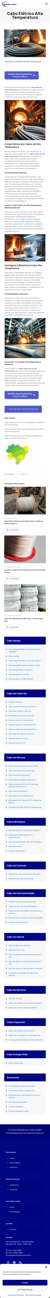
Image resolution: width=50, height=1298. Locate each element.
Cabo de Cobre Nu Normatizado (20, 720)
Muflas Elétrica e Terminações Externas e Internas (24, 1096)
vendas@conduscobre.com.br (19, 1255)
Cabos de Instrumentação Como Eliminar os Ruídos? (25, 912)
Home (12, 1158)
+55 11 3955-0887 (15, 1250)
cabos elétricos (36, 154)
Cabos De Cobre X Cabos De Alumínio (23, 1007)
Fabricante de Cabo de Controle (20, 878)
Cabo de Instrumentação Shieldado (22, 902)
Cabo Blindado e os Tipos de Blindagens (24, 830)
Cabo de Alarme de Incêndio (19, 945)
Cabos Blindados (15, 846)
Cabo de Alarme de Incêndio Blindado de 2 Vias (24, 955)
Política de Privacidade (16, 1295)
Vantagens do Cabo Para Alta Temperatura (24, 807)
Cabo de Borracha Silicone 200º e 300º (23, 766)
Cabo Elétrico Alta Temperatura (20, 796)
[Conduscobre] (9, 4)
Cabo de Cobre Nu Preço (18, 738)
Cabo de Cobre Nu (15, 702)
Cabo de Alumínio (15, 998)
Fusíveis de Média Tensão (18, 1111)
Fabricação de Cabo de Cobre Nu (21, 734)
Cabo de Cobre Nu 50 (16, 743)
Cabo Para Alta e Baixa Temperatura (22, 780)
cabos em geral (11, 380)
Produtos (13, 1189)
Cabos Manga (13, 656)
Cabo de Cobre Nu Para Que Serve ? (22, 725)
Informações (15, 1212)
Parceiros (13, 1167)
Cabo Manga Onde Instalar (18, 674)
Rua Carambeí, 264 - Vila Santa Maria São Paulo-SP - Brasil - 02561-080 (20, 1243)
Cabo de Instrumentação (18, 922)
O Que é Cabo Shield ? (17, 851)
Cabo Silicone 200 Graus (17, 791)
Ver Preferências (25, 1289)
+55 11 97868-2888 (15, 1253)
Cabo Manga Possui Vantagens (20, 670)
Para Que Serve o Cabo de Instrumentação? (25, 918)
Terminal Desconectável (17, 1102)
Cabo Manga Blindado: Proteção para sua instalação (24, 650)
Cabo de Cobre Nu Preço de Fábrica (22, 706)
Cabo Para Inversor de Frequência (21, 1031)
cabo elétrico (36, 87)
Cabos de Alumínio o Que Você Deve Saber (25, 1003)
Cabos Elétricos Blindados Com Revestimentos (20, 836)
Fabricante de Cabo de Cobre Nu (21, 716)
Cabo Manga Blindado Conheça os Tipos (24, 665)
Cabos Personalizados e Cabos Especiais (24, 1035)
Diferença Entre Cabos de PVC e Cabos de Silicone (24, 801)
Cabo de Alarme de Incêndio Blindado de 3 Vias (24, 962)
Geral (12, 1207)
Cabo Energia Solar (15, 1063)
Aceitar (25, 1282)
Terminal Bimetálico (16, 1106)
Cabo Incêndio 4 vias (16, 950)
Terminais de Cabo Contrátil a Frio (21, 1090)
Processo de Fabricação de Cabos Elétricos (25, 1040)
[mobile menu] (46, 4)
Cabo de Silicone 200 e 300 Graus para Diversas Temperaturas (23, 785)
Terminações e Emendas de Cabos (21, 1086)
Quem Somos (15, 1163)
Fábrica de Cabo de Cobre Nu (19, 711)
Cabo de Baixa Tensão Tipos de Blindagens (25, 842)
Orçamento (14, 1185)
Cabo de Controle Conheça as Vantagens (24, 874)
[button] (46, 1267)
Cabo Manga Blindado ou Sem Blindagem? (24, 661)
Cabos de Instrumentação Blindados (22, 906)
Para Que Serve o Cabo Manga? (20, 679)
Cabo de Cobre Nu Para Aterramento (22, 729)
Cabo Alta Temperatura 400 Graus (21, 770)
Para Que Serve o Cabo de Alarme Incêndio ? (25, 968)
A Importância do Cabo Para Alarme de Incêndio (23, 974)
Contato (13, 1229)
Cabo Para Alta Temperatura (19, 775)
